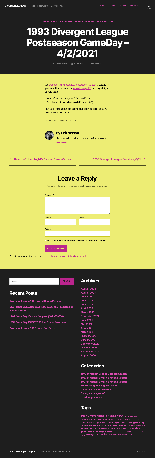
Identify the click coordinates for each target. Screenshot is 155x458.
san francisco (119, 432)
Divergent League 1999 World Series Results (35, 301)
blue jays (112, 420)
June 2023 (87, 300)
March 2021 (87, 331)
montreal (113, 428)
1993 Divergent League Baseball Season (62, 21)
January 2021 (88, 339)
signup (83, 435)
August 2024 (88, 288)
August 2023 (88, 292)
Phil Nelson (62, 63)
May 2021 (86, 324)
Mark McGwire (140, 425)
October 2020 (89, 347)
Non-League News (91, 397)
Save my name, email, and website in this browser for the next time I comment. (77, 240)
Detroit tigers (137, 420)
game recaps (86, 425)
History (133, 5)
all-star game (134, 417)
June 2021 (87, 320)
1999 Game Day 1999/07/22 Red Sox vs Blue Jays (37, 322)
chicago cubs (127, 420)
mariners (131, 425)
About (103, 5)
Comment (49, 195)
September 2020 (90, 351)
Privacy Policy (44, 451)
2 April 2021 (79, 63)
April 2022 (87, 308)
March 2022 (87, 312)
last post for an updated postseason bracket (73, 84)
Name (48, 218)
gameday (63, 120)
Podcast (123, 5)
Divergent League (15, 5)
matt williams (85, 428)
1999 (120, 416)
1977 (93, 416)
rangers (102, 432)
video (98, 435)
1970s (85, 416)
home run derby (119, 425)
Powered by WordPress (64, 451)
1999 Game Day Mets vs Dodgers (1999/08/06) (36, 316)
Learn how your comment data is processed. (66, 256)
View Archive (63, 143)
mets (97, 428)
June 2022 (87, 304)
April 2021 (87, 328)
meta (92, 428)
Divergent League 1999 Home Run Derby (32, 328)
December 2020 (90, 343)
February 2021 (89, 335)
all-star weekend (89, 419)
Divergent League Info (93, 393)
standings (90, 435)
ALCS (127, 417)
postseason (72, 120)
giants (96, 425)
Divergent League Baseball (99, 21)
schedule (129, 432)
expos (116, 422)
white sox (106, 434)
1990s (50, 120)
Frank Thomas (126, 423)
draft (111, 423)
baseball (102, 419)
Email (81, 218)
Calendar (113, 5)
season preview (139, 432)
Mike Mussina (105, 428)
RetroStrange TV (82, 88)
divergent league (100, 422)
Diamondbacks (86, 423)
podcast (136, 428)
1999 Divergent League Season (99, 385)
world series (120, 434)
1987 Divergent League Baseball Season (104, 377)
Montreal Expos (121, 428)
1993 (56, 120)
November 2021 (90, 316)
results (110, 432)
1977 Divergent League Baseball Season (104, 373)
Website (48, 229)
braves (119, 420)
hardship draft (106, 425)
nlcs (129, 428)
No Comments (96, 63)
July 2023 (86, 296)
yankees (132, 435)
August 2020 (88, 355)
